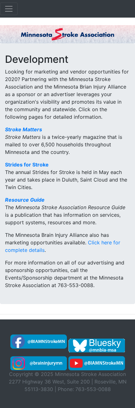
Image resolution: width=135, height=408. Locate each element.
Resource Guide (25, 200)
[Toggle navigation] (9, 9)
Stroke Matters (23, 129)
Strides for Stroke (27, 164)
